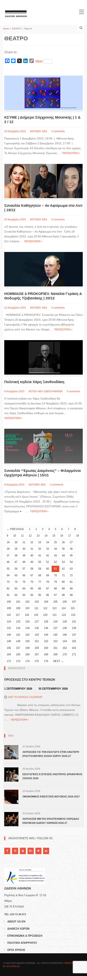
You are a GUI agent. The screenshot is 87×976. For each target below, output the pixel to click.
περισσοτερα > (71, 153)
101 (18, 601)
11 (22, 535)
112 (45, 608)
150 (27, 641)
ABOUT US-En (16, 921)
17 (69, 535)
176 (46, 661)
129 (55, 621)
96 (47, 595)
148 (9, 641)
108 (9, 608)
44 (63, 555)
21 (23, 542)
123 (73, 614)
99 (71, 595)
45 (71, 555)
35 (63, 548)
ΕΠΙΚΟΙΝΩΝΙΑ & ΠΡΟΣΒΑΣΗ (24, 935)
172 (9, 661)
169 (55, 654)
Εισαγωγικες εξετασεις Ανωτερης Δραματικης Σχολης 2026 (52, 776)
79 (55, 581)
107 (74, 601)
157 (18, 647)
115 (73, 608)
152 (46, 641)
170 (65, 654)
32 (39, 548)
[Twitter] (38, 851)
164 (9, 654)
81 (71, 581)
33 (47, 548)
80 (63, 581)
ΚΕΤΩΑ (33, 391)
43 (55, 555)
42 (47, 555)
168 (46, 654)
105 (55, 601)
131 (74, 621)
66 (23, 575)
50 (39, 562)
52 (55, 562)
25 (55, 542)
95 (39, 595)
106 (65, 601)
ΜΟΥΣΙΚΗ (35, 131)
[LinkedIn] (46, 851)
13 (38, 535)
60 (47, 568)
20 (16, 542)
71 (63, 575)
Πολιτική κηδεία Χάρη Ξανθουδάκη (34, 382)
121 (54, 614)
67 (31, 575)
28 (8, 548)
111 (36, 608)
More (39, 61)
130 (65, 621)
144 (46, 634)
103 (37, 601)
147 (74, 634)
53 (63, 562)
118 (27, 614)
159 (37, 647)
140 (9, 634)
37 (8, 555)
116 (9, 614)
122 (64, 614)
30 (23, 548)
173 (18, 661)
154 (65, 641)
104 (46, 601)
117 (18, 614)
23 (39, 542)
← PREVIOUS (15, 529)
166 (27, 654)
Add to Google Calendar (25, 697)
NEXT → (58, 661)
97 (55, 595)
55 (8, 568)
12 (30, 535)
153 (55, 641)
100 (9, 601)
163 (74, 647)
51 (47, 562)
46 (8, 562)
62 (63, 568)
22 (31, 542)
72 (71, 575)
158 (27, 647)
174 (27, 661)
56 (16, 568)
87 (47, 588)
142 (27, 634)
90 (71, 588)
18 (77, 535)
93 (23, 595)
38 (16, 555)
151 (37, 641)
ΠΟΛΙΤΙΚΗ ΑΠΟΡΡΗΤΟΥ (22, 942)
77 (39, 581)
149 (18, 641)
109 (18, 608)
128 (46, 621)
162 (65, 647)
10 (14, 535)
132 (9, 628)
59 (39, 568)
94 (31, 595)
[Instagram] (15, 851)
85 (31, 588)
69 (47, 575)
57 (23, 568)
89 (63, 588)
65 (16, 575)
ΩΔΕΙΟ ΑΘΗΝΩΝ (53, 391)
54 (71, 562)
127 (37, 621)
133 (18, 628)
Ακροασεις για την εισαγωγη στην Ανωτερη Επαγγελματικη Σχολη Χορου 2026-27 (50, 754)
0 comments (58, 131)
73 (8, 581)
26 (63, 542)
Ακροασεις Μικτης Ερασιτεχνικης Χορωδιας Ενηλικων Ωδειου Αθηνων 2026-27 (50, 820)
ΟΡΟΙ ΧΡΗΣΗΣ (16, 949)
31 (31, 548)
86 (39, 588)
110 (27, 608)
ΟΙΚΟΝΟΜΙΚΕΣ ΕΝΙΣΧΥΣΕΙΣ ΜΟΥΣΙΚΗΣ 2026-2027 (51, 796)
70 (55, 575)
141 (18, 634)
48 (23, 562)
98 (63, 595)
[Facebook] (7, 851)
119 (36, 614)
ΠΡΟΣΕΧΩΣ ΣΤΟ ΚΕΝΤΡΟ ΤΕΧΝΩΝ (29, 679)
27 (71, 542)
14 (46, 535)
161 (55, 647)
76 (31, 581)
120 (45, 614)
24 (47, 542)
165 (18, 654)
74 (16, 581)
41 (39, 555)
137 (55, 628)
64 (8, 575)
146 (65, 634)
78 (47, 581)
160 (46, 647)
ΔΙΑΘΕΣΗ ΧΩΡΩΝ (18, 928)
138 (65, 628)
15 (53, 535)
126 (27, 621)
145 (55, 634)
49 (31, 562)
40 (31, 555)
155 (74, 641)
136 (46, 628)
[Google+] (31, 851)
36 (71, 548)
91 (8, 595)
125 (18, 621)
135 (37, 628)
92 (16, 595)
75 (23, 581)
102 (27, 601)
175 (37, 661)
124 (9, 621)
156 (9, 647)
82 (8, 588)
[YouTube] (23, 851)
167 (37, 654)
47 (16, 562)
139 (74, 628)
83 (16, 588)
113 (54, 608)
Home (6, 28)
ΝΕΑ (44, 131)
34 (55, 548)
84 (23, 588)
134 (27, 628)
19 (8, 542)
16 (61, 535)
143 (37, 634)
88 (55, 588)
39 (23, 555)
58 (31, 568)
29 (16, 548)
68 (39, 575)
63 (71, 568)
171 (74, 654)
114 (64, 608)
